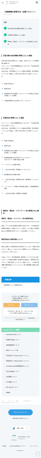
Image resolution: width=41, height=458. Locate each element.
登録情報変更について (12, 345)
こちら (30, 313)
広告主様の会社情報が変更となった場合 (20, 28)
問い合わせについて (12, 387)
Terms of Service (19, 319)
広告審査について (11, 376)
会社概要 (4, 446)
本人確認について (11, 382)
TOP (2, 401)
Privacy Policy (31, 317)
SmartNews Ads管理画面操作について (17, 366)
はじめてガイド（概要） (13, 401)
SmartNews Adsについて (13, 334)
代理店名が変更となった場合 (16, 35)
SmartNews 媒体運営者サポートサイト (17, 446)
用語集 (8, 392)
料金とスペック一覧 (12, 350)
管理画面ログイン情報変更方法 (13, 285)
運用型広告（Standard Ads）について (17, 361)
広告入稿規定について (12, 371)
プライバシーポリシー (34, 446)
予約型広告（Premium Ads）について (17, 355)
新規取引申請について (12, 339)
